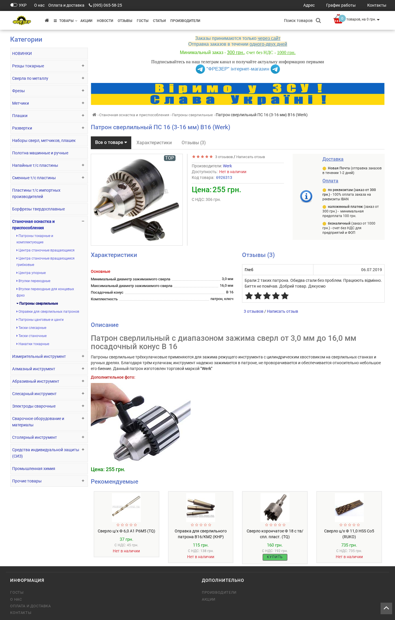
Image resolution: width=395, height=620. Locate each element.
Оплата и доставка (30, 606)
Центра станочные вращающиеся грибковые (45, 261)
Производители (185, 21)
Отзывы (125, 21)
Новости (105, 21)
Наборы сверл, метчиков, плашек (44, 140)
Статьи (159, 21)
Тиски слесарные (32, 328)
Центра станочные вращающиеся (46, 250)
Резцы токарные (28, 66)
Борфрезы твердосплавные (38, 209)
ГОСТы (142, 21)
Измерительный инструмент (39, 356)
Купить (275, 557)
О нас (16, 599)
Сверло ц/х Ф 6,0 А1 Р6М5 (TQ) (126, 531)
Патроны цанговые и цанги (41, 320)
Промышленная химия (33, 468)
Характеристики (154, 142)
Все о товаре (109, 142)
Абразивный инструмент (35, 381)
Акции (86, 21)
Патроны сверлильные (38, 303)
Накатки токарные (33, 344)
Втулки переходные (34, 281)
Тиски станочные (32, 336)
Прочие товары (27, 481)
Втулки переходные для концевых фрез (45, 292)
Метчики (20, 103)
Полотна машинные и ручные (40, 153)
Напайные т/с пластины (35, 165)
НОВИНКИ (22, 53)
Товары (65, 21)
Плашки (19, 115)
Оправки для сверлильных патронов (48, 312)
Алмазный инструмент (33, 369)
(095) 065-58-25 (107, 5)
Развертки (22, 128)
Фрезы (18, 90)
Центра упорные (32, 273)
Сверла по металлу (30, 78)
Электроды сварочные (34, 406)
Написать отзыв (250, 157)
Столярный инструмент (34, 437)
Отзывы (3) (194, 142)
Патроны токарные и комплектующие (34, 239)
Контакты (20, 612)
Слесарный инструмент (34, 393)
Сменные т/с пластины (34, 177)
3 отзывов (223, 157)
